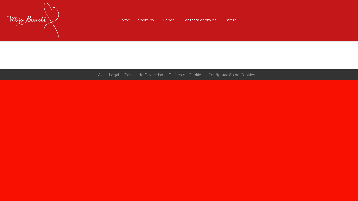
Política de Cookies (186, 74)
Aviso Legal (108, 74)
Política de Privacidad (143, 74)
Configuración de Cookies (231, 74)
